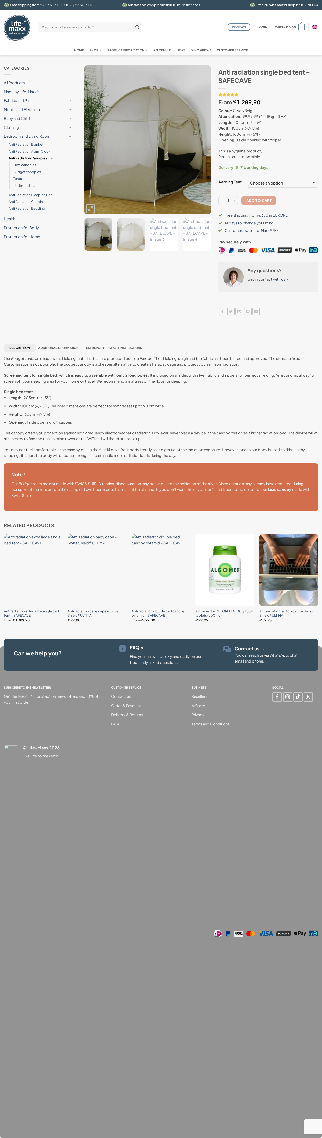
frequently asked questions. (154, 662)
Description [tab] (19, 348)
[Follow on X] (308, 697)
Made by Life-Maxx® (21, 91)
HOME (79, 50)
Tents (17, 178)
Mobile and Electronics (23, 109)
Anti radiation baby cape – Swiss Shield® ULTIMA (93, 613)
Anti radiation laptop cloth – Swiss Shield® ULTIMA (286, 613)
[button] (262, 27)
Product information (125, 50)
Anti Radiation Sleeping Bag (31, 195)
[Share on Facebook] (222, 311)
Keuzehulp (162, 50)
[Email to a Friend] (239, 311)
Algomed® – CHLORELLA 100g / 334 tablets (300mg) (224, 613)
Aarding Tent (230, 182)
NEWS (181, 50)
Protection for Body (21, 227)
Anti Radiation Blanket (26, 144)
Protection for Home (22, 236)
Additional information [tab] (58, 348)
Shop (93, 50)
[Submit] (137, 27)
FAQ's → (139, 647)
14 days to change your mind (249, 223)
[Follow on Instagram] (287, 697)
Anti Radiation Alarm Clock (29, 151)
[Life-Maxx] (17, 27)
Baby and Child (17, 118)
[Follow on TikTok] (298, 697)
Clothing (11, 127)
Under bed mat (25, 185)
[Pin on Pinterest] (247, 311)
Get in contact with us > (267, 279)
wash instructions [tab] (126, 348)
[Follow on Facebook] (277, 697)
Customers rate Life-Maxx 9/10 (251, 230)
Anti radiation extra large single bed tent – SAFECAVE (31, 613)
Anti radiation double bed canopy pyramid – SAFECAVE (158, 613)
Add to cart (259, 200)
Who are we (201, 50)
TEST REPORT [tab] (94, 348)
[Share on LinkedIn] (256, 311)
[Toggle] (70, 101)
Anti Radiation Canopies (28, 158)
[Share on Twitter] (231, 311)
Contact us (250, 648)
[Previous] (93, 140)
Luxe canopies (24, 165)
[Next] (202, 140)
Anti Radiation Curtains (27, 201)
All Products (14, 82)
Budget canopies (27, 172)
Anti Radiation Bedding (27, 208)
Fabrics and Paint (18, 100)
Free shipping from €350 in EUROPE (256, 215)
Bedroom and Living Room (27, 136)
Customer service (232, 50)
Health (9, 218)
